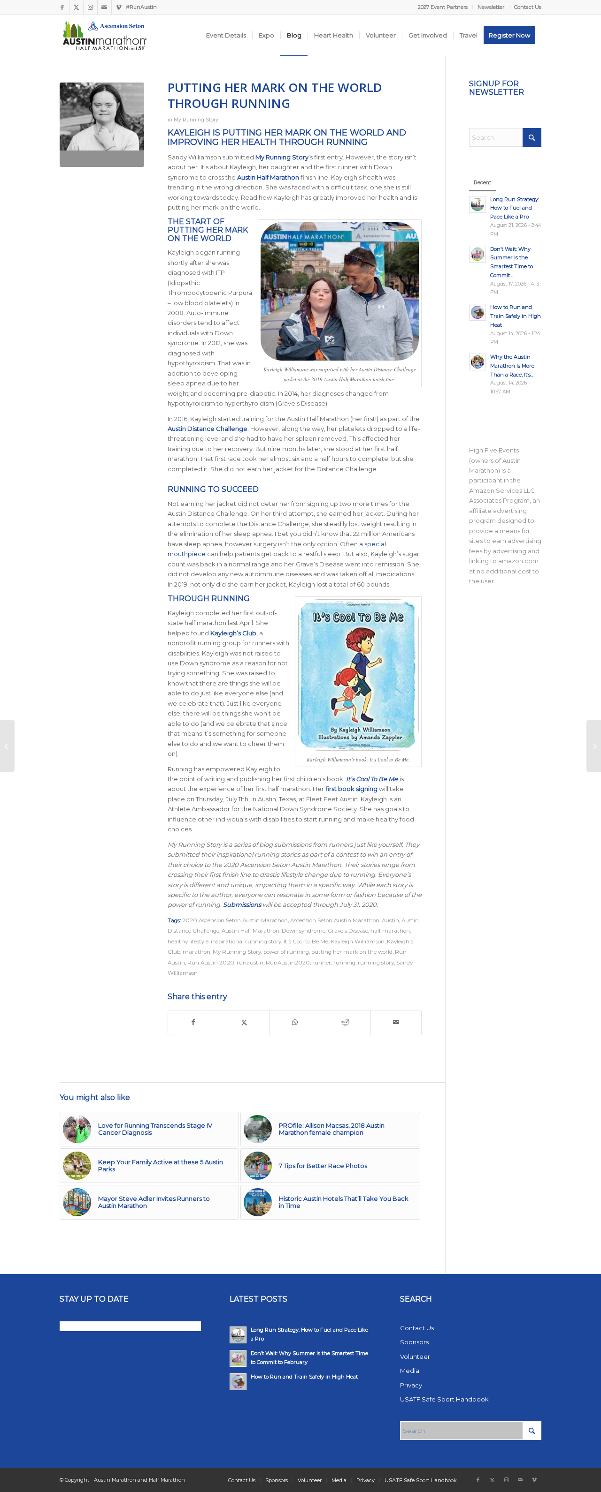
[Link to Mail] (104, 7)
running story (376, 962)
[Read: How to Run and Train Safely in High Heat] (477, 312)
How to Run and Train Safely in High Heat (515, 316)
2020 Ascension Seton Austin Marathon (235, 920)
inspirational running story (246, 941)
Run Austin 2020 (210, 962)
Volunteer (415, 1356)
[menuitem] (443, 7)
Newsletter (491, 7)
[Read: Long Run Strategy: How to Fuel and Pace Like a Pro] (477, 204)
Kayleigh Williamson (358, 941)
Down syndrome (303, 930)
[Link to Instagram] (90, 7)
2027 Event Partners (443, 7)
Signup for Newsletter (496, 88)
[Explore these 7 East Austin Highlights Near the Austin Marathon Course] (593, 746)
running (344, 962)
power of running (286, 952)
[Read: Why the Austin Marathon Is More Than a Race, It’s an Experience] (477, 362)
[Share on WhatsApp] (295, 1022)
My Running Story (196, 120)
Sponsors (414, 1342)
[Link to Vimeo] (119, 7)
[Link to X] (76, 7)
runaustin (250, 962)
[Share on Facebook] (193, 1022)
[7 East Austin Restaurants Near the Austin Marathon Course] (7, 746)
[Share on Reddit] (345, 1022)
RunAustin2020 (288, 962)
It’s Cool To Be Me (372, 779)
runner (321, 962)
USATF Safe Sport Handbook (444, 1399)
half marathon (390, 930)
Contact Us (527, 7)
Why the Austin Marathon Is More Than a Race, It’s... (512, 366)
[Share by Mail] (396, 1022)
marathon (196, 952)
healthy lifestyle (188, 941)
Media (409, 1370)
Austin (390, 920)
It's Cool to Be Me (306, 941)
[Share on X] (244, 1022)
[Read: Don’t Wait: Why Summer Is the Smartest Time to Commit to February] (477, 254)
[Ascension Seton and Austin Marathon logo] (105, 35)
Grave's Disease (348, 930)
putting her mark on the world (352, 952)
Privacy (411, 1385)
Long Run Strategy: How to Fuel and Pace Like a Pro (514, 208)
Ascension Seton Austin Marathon (334, 920)
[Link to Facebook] (62, 7)
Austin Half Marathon (250, 930)
